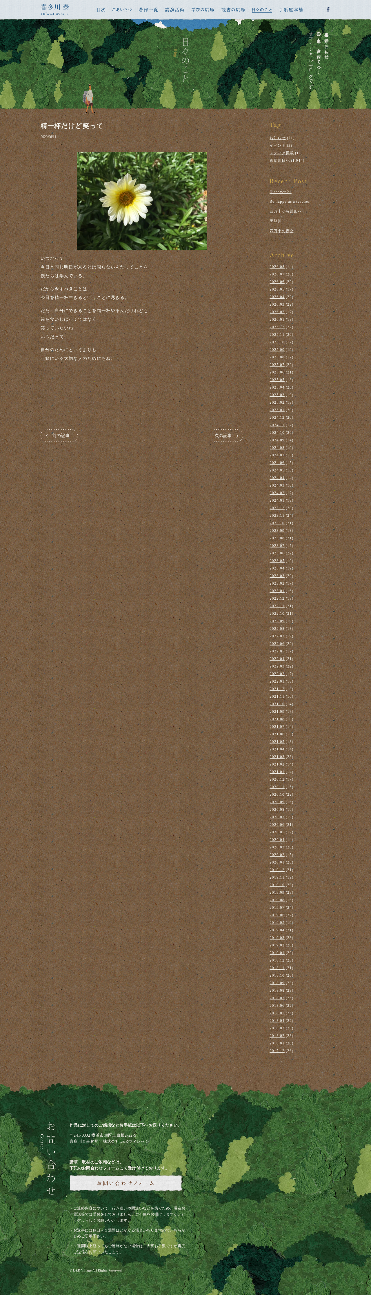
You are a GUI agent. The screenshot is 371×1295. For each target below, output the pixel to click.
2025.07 (277, 364)
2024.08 (277, 447)
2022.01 (277, 681)
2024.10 (277, 432)
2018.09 (277, 983)
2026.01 (277, 319)
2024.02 (277, 493)
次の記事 (223, 435)
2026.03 (277, 304)
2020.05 (277, 832)
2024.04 (277, 478)
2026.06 (277, 282)
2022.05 (277, 651)
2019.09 (277, 892)
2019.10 (277, 885)
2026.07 (277, 274)
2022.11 (277, 606)
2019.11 (277, 877)
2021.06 (277, 734)
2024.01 (277, 500)
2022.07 (277, 636)
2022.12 (277, 598)
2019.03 (277, 937)
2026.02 (277, 312)
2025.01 (277, 410)
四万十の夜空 (282, 231)
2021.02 (277, 764)
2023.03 (277, 576)
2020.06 (277, 824)
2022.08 (277, 628)
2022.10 (277, 613)
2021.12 (277, 689)
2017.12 (277, 1051)
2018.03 (277, 1028)
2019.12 (277, 870)
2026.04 (277, 297)
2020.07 (277, 817)
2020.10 (277, 794)
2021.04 (277, 749)
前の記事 (61, 435)
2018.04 (277, 1020)
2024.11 (277, 425)
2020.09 (277, 802)
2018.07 (277, 998)
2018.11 (277, 968)
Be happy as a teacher (289, 201)
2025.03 (277, 395)
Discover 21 (281, 192)
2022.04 (277, 658)
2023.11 (277, 515)
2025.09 (277, 349)
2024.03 (277, 485)
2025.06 (277, 372)
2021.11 (277, 696)
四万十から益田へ (286, 211)
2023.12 (277, 508)
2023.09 (277, 530)
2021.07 (277, 726)
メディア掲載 (282, 153)
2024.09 (277, 440)
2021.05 (277, 741)
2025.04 (277, 387)
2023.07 (277, 545)
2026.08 (277, 266)
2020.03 (277, 847)
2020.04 (277, 839)
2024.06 (277, 462)
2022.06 (277, 643)
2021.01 (277, 772)
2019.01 (277, 953)
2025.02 (277, 402)
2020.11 (277, 787)
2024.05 (277, 470)
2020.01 (277, 862)
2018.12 (277, 960)
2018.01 (277, 1043)
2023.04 (277, 568)
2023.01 (277, 591)
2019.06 (277, 915)
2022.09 (277, 621)
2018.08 (277, 990)
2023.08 (277, 538)
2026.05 (277, 289)
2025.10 (277, 342)
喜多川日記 (280, 160)
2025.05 (277, 380)
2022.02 (277, 674)
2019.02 (277, 945)
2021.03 (277, 756)
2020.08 (277, 809)
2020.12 (277, 779)
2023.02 (277, 583)
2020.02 (277, 855)
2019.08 (277, 900)
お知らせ (278, 138)
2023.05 (277, 560)
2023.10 (277, 523)
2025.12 (277, 327)
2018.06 (277, 1005)
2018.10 (277, 975)
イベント (278, 145)
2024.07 (277, 455)
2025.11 (277, 334)
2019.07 (277, 907)
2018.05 (277, 1013)
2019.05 (277, 922)
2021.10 (277, 704)
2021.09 (277, 711)
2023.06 (277, 553)
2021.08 (277, 719)
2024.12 (277, 417)
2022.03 (277, 666)
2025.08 (277, 357)
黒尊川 (276, 221)
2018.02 (277, 1035)
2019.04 (277, 930)
